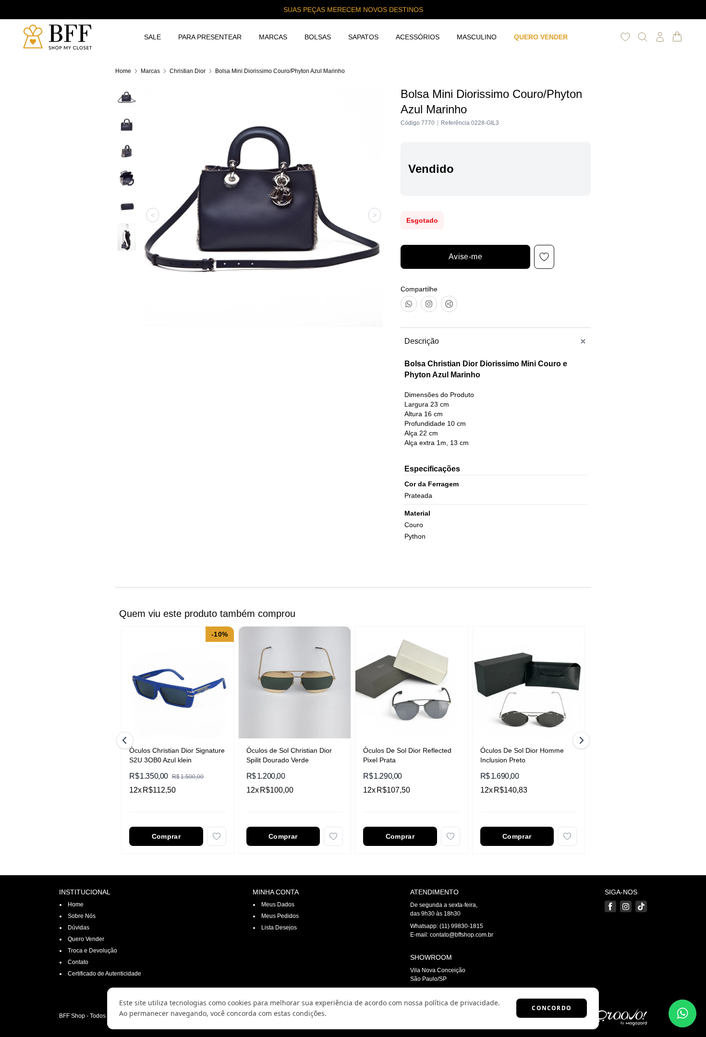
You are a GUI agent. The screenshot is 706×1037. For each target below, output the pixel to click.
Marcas (150, 71)
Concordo (552, 1008)
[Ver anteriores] (126, 740)
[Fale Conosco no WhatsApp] (682, 1013)
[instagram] (626, 906)
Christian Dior (188, 71)
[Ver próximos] (580, 740)
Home (123, 71)
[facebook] (610, 906)
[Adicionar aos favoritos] (216, 836)
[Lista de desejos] (625, 37)
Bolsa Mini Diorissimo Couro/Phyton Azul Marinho (280, 71)
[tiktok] (641, 906)
